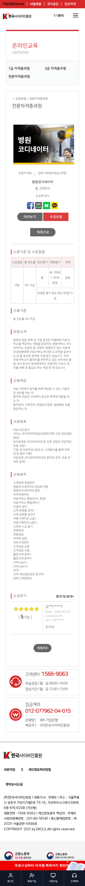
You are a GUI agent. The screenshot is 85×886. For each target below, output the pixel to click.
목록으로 (43, 232)
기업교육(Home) (13, 4)
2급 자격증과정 (55, 68)
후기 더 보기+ (65, 596)
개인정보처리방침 (39, 769)
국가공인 (53, 4)
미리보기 (30, 217)
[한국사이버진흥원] (23, 755)
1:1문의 (58, 15)
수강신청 (56, 217)
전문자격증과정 (19, 76)
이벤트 (44, 12)
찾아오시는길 (14, 784)
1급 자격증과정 (19, 68)
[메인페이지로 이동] (17, 16)
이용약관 (9, 769)
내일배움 (35, 4)
